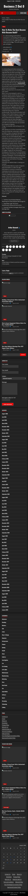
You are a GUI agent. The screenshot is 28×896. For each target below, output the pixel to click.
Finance (3, 644)
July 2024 (4, 481)
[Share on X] (10, 246)
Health (3, 650)
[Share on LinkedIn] (13, 246)
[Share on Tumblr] (3, 250)
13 (14, 857)
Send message (8, 404)
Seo (3, 688)
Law (3, 663)
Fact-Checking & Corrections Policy (11, 735)
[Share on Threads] (6, 250)
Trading (3, 707)
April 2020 (4, 603)
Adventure (4, 619)
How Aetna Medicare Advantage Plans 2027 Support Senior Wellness (12, 347)
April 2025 (4, 452)
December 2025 (5, 426)
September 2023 (6, 494)
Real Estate (4, 685)
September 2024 (6, 475)
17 (3, 860)
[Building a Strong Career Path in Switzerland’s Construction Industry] (14, 290)
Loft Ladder (4, 669)
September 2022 (6, 533)
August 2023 (5, 497)
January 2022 (5, 555)
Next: (13, 262)
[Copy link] (10, 250)
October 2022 (5, 529)
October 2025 (5, 433)
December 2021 (5, 558)
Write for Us (5, 727)
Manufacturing (5, 676)
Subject (4, 376)
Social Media (5, 691)
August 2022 (5, 536)
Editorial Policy (6, 733)
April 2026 (4, 420)
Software (4, 695)
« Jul (3, 868)
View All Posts (14, 241)
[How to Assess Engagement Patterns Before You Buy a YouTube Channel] (14, 313)
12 (10, 857)
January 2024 (5, 484)
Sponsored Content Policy (8, 738)
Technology (4, 704)
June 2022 (4, 539)
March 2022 (4, 549)
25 (7, 862)
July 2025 (4, 442)
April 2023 (4, 510)
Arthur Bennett (6, 47)
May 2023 (4, 507)
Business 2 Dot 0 (14, 6)
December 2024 (5, 465)
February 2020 (5, 607)
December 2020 (5, 584)
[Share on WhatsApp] (17, 246)
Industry (4, 657)
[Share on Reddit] (23, 246)
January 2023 (5, 520)
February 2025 (5, 459)
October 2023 (5, 491)
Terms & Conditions (7, 731)
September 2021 (5, 568)
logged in (11, 273)
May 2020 (4, 600)
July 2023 (4, 500)
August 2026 (5, 414)
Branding (4, 622)
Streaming (4, 701)
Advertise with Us (6, 729)
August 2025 (5, 439)
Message (4, 382)
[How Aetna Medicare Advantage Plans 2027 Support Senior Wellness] (14, 337)
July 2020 (4, 597)
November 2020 (5, 587)
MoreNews (22, 892)
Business (4, 625)
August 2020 (5, 594)
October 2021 (5, 565)
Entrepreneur (5, 641)
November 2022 (5, 526)
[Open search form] (14, 13)
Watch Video (23, 13)
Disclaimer (4, 723)
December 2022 (5, 523)
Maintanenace (5, 672)
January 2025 (5, 462)
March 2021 (4, 581)
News (4, 26)
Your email (5, 370)
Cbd (3, 628)
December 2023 (5, 488)
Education (4, 638)
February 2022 (5, 552)
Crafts (3, 632)
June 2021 (4, 574)
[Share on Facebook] (7, 246)
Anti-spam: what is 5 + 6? (8, 397)
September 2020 (6, 590)
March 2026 (4, 423)
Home (3, 654)
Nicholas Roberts (6, 303)
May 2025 (4, 449)
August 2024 (5, 478)
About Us (4, 721)
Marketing (4, 679)
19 (10, 860)
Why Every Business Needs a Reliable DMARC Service (13, 812)
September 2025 (6, 436)
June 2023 (4, 504)
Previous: (11, 255)
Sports (3, 698)
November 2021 (5, 561)
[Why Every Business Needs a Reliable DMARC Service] (14, 801)
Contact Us (5, 716)
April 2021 (4, 578)
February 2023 (5, 516)
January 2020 (5, 610)
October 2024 (5, 471)
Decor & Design (5, 635)
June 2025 (4, 446)
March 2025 (4, 455)
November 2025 (5, 430)
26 (10, 862)
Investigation (5, 660)
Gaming (3, 647)
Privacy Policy (5, 725)
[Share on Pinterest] (20, 246)
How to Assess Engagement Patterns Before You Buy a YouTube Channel (14, 324)
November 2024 (5, 468)
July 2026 (4, 417)
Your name (5, 364)
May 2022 (4, 542)
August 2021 (5, 571)
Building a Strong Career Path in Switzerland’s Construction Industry (13, 300)
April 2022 (4, 545)
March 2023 (4, 513)
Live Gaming (4, 666)
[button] (2, 13)
